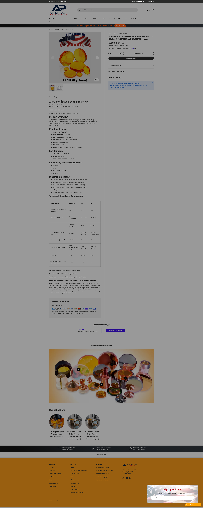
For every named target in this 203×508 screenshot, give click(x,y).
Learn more (64, 1)
